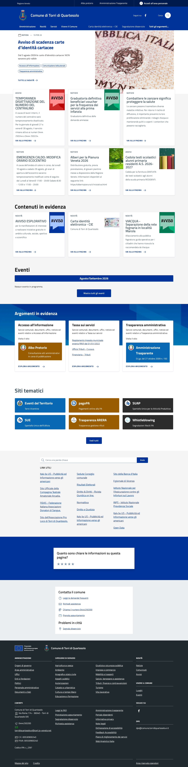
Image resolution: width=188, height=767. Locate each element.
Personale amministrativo (27, 687)
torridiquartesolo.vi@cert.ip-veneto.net (33, 730)
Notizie (139, 665)
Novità (43, 26)
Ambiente (59, 670)
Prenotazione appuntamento (68, 714)
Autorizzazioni (62, 683)
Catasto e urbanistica (65, 687)
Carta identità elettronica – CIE (103, 26)
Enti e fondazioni (22, 678)
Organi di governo (23, 665)
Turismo (99, 687)
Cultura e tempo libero (65, 692)
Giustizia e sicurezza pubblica (109, 665)
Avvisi (139, 674)
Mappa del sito (21, 763)
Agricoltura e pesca (64, 665)
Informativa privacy (105, 719)
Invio (142, 460)
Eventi (139, 694)
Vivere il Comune (69, 26)
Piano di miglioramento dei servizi (111, 736)
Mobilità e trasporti (105, 674)
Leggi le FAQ (61, 710)
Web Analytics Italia (105, 741)
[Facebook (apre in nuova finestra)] (144, 15)
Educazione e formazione (66, 696)
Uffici (17, 674)
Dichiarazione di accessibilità (109, 728)
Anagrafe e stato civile (65, 674)
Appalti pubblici (62, 678)
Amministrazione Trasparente (113, 3)
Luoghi (139, 690)
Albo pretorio (87, 3)
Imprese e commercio (105, 670)
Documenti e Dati (23, 692)
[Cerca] (168, 15)
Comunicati (141, 670)
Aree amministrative (24, 670)
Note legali (101, 723)
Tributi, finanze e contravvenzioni (111, 683)
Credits (36, 763)
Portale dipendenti (104, 714)
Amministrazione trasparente (109, 710)
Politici (18, 683)
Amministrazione (27, 26)
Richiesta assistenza (64, 723)
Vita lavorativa (102, 692)
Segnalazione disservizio (133, 26)
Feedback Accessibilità (106, 732)
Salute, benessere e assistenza (110, 678)
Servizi (54, 26)
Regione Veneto (23, 3)
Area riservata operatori (147, 763)
